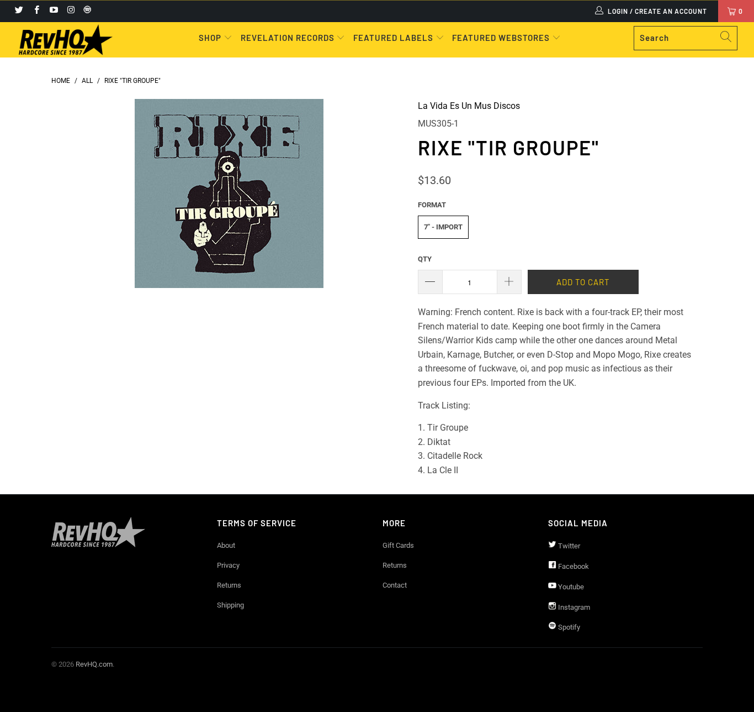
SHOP (211, 38)
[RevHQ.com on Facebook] (35, 11)
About (226, 545)
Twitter (568, 546)
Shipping (230, 605)
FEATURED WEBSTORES (502, 38)
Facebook (572, 566)
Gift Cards (398, 545)
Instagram (573, 607)
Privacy (228, 565)
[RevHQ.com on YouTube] (53, 11)
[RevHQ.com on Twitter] (18, 11)
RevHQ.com (94, 664)
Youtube (570, 587)
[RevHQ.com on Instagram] (70, 11)
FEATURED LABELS (393, 38)
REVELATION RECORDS (287, 38)
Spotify (568, 627)
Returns (229, 585)
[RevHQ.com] (66, 39)
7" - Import (443, 227)
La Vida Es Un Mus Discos (469, 106)
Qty (425, 259)
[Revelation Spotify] (85, 11)
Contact (395, 585)
